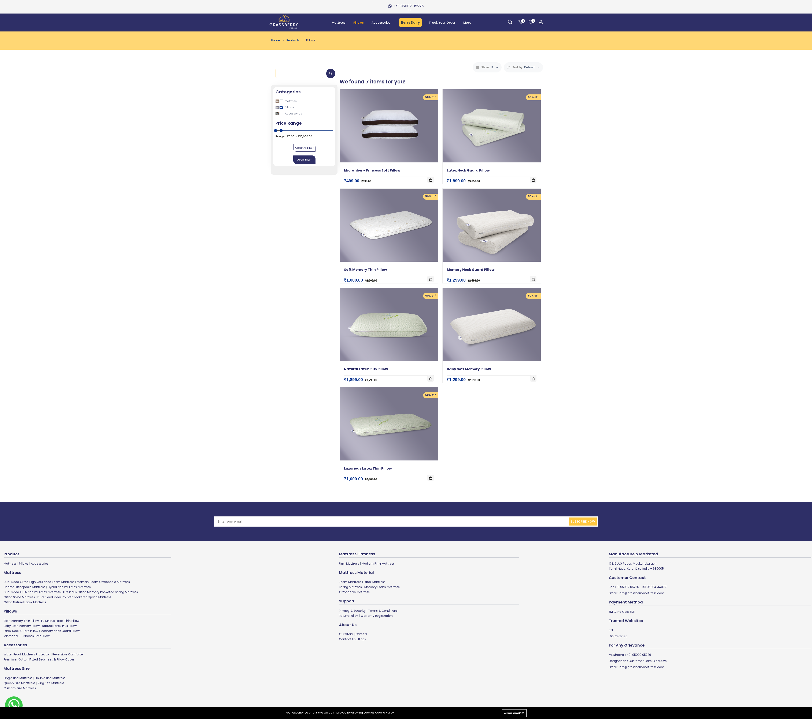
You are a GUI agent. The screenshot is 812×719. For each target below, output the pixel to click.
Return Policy (348, 616)
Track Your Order (442, 22)
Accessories (381, 22)
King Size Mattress (51, 683)
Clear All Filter (304, 148)
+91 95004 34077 (654, 587)
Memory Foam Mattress (382, 587)
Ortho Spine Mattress (19, 597)
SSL (611, 630)
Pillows (358, 22)
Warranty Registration (377, 616)
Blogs (362, 639)
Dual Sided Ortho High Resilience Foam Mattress (39, 582)
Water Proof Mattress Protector (27, 654)
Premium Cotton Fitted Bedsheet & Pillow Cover (39, 659)
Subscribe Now (583, 521)
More (467, 22)
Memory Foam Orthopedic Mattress (103, 582)
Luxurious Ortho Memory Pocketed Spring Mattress (100, 592)
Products (293, 40)
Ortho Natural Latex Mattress (25, 602)
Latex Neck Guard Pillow (468, 170)
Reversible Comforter (68, 654)
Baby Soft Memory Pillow (469, 369)
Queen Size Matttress (19, 683)
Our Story (346, 634)
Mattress (339, 22)
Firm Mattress (349, 563)
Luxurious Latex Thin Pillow (368, 468)
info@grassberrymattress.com (641, 593)
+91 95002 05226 (626, 587)
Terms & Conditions (383, 611)
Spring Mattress (350, 587)
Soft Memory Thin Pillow (365, 269)
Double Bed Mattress (50, 678)
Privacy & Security (352, 611)
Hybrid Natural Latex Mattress (69, 587)
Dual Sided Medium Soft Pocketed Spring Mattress (74, 597)
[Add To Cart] (430, 180)
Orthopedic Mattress (354, 592)
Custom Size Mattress (20, 688)
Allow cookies (514, 713)
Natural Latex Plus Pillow (366, 369)
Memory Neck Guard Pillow (471, 269)
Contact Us (347, 639)
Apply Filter (304, 159)
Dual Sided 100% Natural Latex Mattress (32, 592)
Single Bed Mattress (18, 678)
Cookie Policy (384, 713)
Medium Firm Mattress (378, 563)
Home (276, 40)
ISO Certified (618, 636)
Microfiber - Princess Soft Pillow (372, 170)
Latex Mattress (374, 582)
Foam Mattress (350, 582)
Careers (361, 634)
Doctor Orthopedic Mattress (24, 587)
